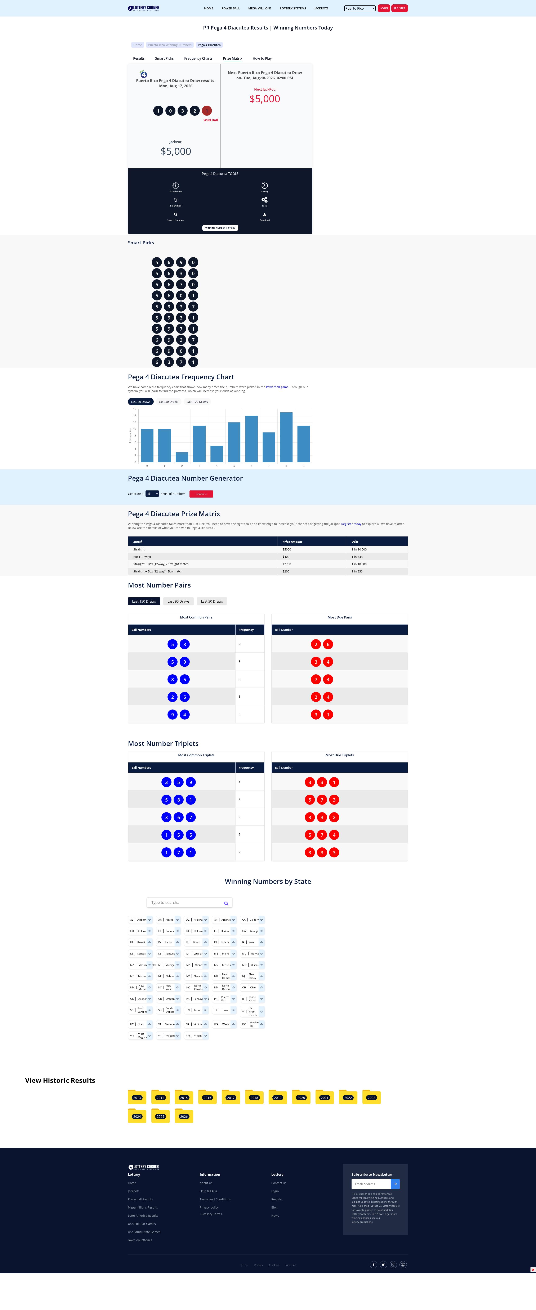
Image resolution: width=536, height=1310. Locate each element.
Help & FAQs (208, 1191)
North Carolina (199, 987)
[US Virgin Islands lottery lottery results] (261, 1011)
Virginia (198, 1024)
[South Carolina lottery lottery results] (149, 1010)
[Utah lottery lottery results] (149, 1024)
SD (160, 1010)
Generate (201, 494)
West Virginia (142, 1035)
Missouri (256, 965)
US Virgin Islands (253, 1011)
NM (132, 987)
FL (215, 931)
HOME (208, 8)
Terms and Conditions (215, 1199)
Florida (225, 931)
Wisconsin (171, 1035)
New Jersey (252, 976)
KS (131, 953)
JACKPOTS (321, 8)
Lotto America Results (143, 1216)
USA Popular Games (142, 1224)
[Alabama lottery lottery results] (149, 920)
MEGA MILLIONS (260, 8)
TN (188, 1010)
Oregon (170, 999)
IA (243, 942)
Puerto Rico (225, 998)
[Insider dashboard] (264, 214)
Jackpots (133, 1191)
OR (160, 999)
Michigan (170, 965)
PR (215, 999)
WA (216, 1024)
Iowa (251, 942)
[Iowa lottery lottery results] (261, 942)
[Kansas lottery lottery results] (149, 954)
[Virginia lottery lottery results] (205, 1024)
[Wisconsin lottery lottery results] (177, 1036)
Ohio (253, 987)
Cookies (274, 1265)
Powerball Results (140, 1199)
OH (244, 987)
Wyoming (199, 1035)
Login (384, 8)
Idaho (168, 942)
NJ (243, 976)
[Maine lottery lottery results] (233, 954)
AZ (187, 919)
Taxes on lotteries (140, 1240)
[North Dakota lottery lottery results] (233, 987)
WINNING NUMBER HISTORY (220, 227)
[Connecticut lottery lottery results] (177, 931)
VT (159, 1024)
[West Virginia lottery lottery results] (149, 1036)
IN (215, 942)
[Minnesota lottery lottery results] (205, 965)
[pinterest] (403, 1264)
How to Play (262, 58)
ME (216, 953)
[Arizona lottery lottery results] (205, 920)
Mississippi (228, 965)
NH (216, 976)
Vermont (170, 1024)
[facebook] (373, 1264)
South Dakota (170, 1010)
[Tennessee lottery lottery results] (205, 1010)
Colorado (143, 931)
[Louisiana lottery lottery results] (205, 954)
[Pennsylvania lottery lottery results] (205, 999)
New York (168, 987)
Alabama (142, 919)
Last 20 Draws (141, 402)
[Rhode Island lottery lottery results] (261, 999)
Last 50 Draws (168, 402)
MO (244, 965)
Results (139, 58)
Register (399, 8)
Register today (350, 524)
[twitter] (383, 1264)
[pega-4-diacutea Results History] (265, 185)
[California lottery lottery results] (261, 920)
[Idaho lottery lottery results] (177, 942)
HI (131, 942)
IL (187, 942)
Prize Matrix (232, 58)
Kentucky (170, 953)
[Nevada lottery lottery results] (205, 976)
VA (187, 1024)
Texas (224, 1010)
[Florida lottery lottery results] (233, 931)
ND (216, 987)
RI (243, 999)
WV (132, 1035)
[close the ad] (533, 1269)
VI (243, 1011)
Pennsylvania (201, 999)
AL (131, 919)
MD (244, 953)
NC (188, 987)
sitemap (291, 1265)
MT (132, 976)
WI (159, 1035)
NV (188, 976)
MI (159, 965)
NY (160, 987)
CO (132, 931)
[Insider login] (265, 200)
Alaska (169, 919)
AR (215, 919)
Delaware (199, 931)
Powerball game (277, 387)
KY (159, 953)
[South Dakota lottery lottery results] (177, 1010)
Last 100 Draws (197, 402)
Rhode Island (252, 998)
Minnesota (201, 965)
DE (188, 931)
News (275, 1216)
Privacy (258, 1265)
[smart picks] (176, 200)
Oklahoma (144, 999)
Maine (225, 953)
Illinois (196, 942)
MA (132, 965)
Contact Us (278, 1183)
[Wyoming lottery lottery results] (205, 1036)
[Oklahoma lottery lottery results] (149, 999)
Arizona (198, 919)
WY (188, 1035)
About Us (206, 1183)
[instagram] (393, 1264)
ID (159, 942)
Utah (140, 1024)
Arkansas (227, 919)
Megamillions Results (143, 1207)
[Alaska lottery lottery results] (177, 920)
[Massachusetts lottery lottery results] (149, 965)
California (255, 919)
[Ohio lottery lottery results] (261, 987)
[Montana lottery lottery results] (149, 976)
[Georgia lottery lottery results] (261, 931)
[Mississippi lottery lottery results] (233, 965)
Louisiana (199, 953)
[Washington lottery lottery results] (233, 1024)
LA (187, 953)
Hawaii (141, 942)
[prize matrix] (176, 185)
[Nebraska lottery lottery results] (177, 976)
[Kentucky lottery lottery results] (177, 954)
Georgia (254, 931)
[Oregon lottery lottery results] (177, 999)
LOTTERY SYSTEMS (293, 8)
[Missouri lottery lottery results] (261, 965)
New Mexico (143, 987)
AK (159, 919)
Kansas (141, 953)
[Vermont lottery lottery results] (177, 1024)
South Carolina (142, 1010)
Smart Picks (164, 58)
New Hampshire (228, 976)
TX (215, 1010)
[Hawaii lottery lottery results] (149, 942)
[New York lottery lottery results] (177, 987)
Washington (229, 1024)
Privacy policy (209, 1207)
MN (188, 965)
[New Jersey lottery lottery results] (261, 976)
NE (160, 976)
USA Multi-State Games (144, 1232)
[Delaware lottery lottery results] (205, 931)
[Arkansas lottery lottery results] (233, 920)
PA (187, 999)
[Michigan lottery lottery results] (177, 965)
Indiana (225, 942)
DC (244, 1024)
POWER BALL (231, 8)
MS (216, 965)
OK (132, 999)
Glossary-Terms (211, 1214)
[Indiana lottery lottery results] (233, 942)
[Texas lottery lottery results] (233, 1010)
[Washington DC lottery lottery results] (261, 1024)
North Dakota (226, 987)
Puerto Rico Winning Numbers (170, 45)
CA (244, 919)
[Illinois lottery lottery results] (205, 942)
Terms (244, 1265)
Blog (274, 1207)
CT (159, 931)
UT (132, 1024)
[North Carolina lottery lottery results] (205, 987)
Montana (143, 976)
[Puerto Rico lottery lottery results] (233, 999)
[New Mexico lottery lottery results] (149, 987)
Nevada (198, 976)
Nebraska (171, 976)
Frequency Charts (198, 58)
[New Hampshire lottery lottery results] (233, 976)
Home (137, 45)
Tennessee (200, 1010)
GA (244, 931)
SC (131, 1010)
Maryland (256, 953)
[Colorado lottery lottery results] (149, 931)
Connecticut (172, 931)
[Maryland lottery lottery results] (261, 954)
